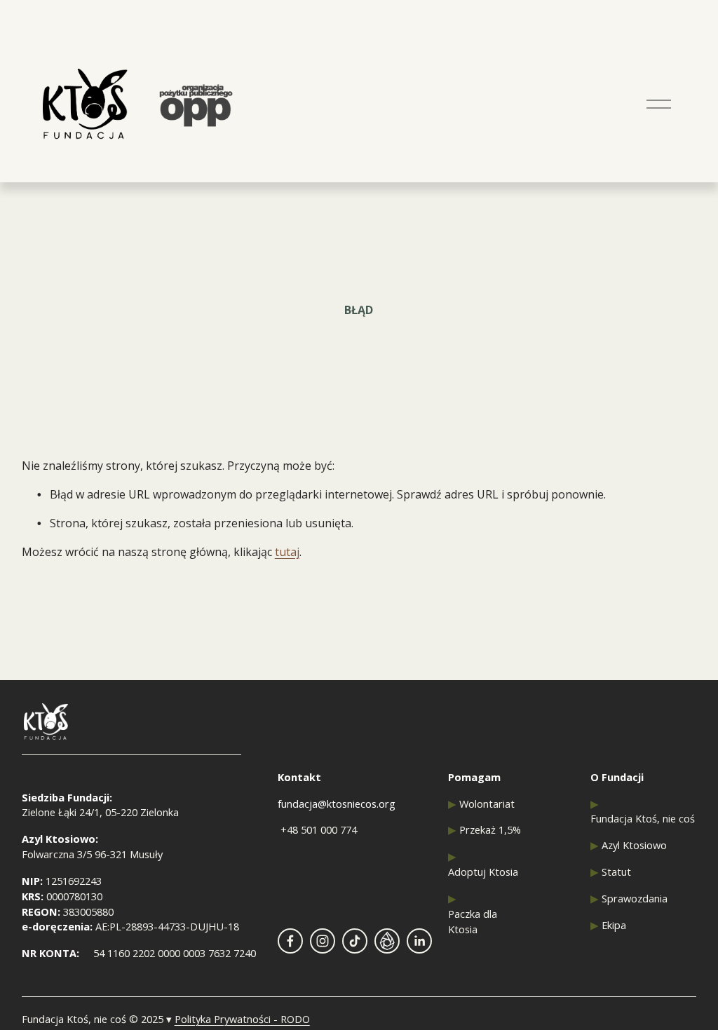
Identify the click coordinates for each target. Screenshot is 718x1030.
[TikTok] (354, 941)
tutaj (287, 552)
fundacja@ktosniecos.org (336, 804)
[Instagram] (322, 941)
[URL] (387, 941)
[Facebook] (290, 941)
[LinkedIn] (419, 941)
